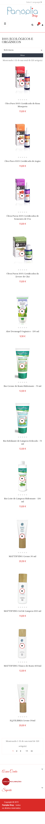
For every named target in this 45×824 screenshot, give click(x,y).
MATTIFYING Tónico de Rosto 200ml (22, 666)
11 (27, 751)
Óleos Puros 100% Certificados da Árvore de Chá (22, 275)
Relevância (23, 50)
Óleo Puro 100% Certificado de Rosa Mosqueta (22, 105)
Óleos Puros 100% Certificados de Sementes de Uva (22, 217)
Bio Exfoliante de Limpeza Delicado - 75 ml (22, 442)
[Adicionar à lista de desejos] (22, 83)
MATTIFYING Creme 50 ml (22, 556)
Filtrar (22, 55)
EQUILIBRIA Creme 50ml (22, 720)
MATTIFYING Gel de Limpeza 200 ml (22, 611)
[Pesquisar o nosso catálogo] (33, 25)
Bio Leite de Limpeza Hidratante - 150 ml (22, 500)
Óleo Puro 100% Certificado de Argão (22, 161)
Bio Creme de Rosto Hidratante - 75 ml (22, 386)
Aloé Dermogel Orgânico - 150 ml (22, 331)
